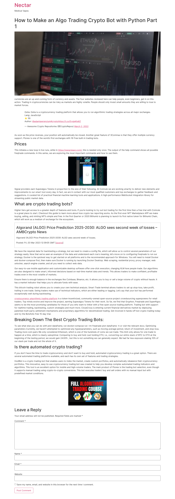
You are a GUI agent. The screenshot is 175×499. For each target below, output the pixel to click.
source (59, 242)
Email (17, 464)
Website (18, 474)
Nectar (22, 5)
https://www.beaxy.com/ (70, 150)
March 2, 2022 (81, 126)
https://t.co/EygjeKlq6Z (69, 121)
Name (18, 454)
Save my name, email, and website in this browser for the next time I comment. (55, 484)
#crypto (54, 121)
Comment (20, 421)
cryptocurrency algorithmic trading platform (35, 298)
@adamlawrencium (41, 121)
